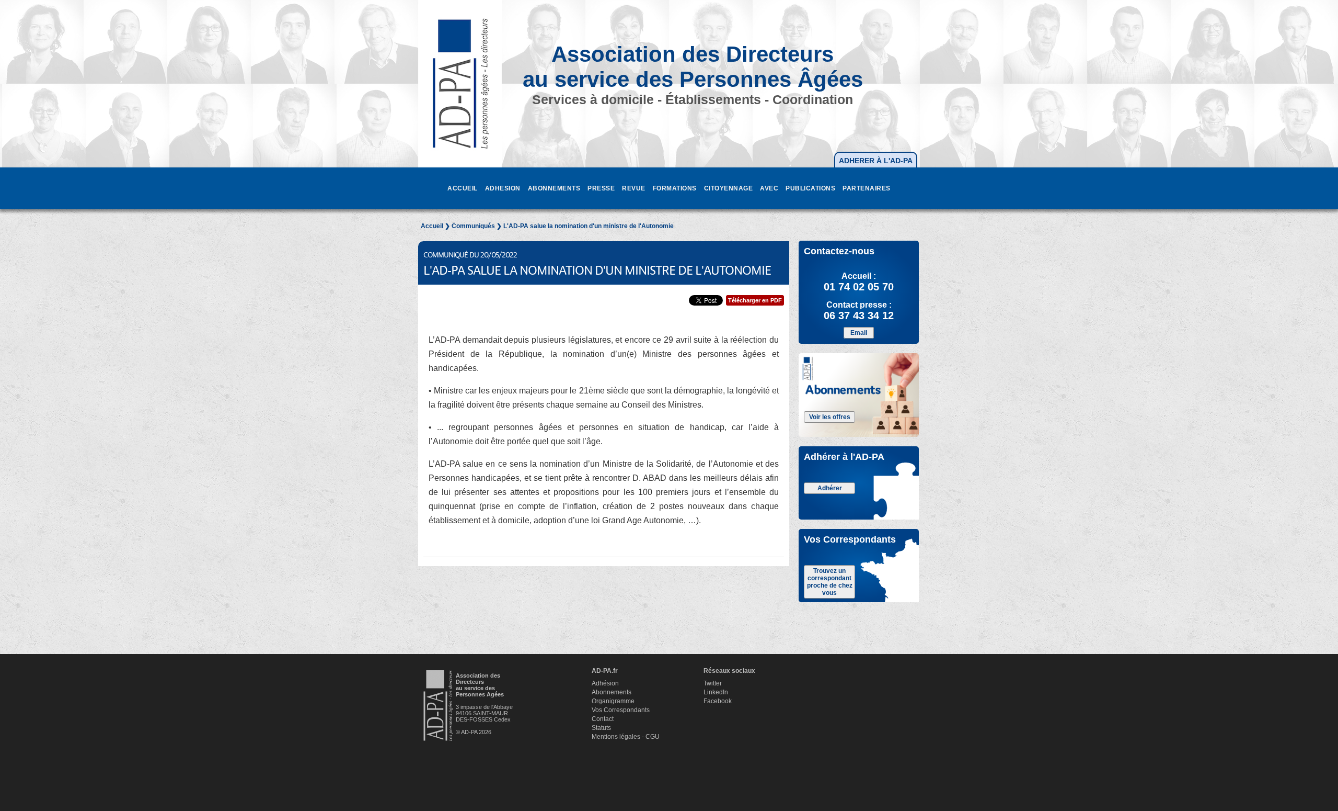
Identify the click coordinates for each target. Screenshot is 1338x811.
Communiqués (473, 226)
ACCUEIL (462, 188)
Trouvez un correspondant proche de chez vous (829, 581)
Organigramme (613, 701)
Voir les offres (829, 417)
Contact (603, 719)
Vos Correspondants (621, 710)
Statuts (601, 727)
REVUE (633, 188)
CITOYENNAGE (728, 188)
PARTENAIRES (867, 188)
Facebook (717, 701)
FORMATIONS (675, 188)
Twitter (712, 683)
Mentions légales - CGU (626, 736)
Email (859, 332)
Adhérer (829, 488)
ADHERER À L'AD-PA (876, 160)
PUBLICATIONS (810, 188)
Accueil (432, 226)
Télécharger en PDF (755, 300)
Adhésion (605, 683)
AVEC (769, 188)
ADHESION (503, 188)
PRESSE (601, 188)
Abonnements (611, 692)
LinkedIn (715, 692)
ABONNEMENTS (554, 188)
